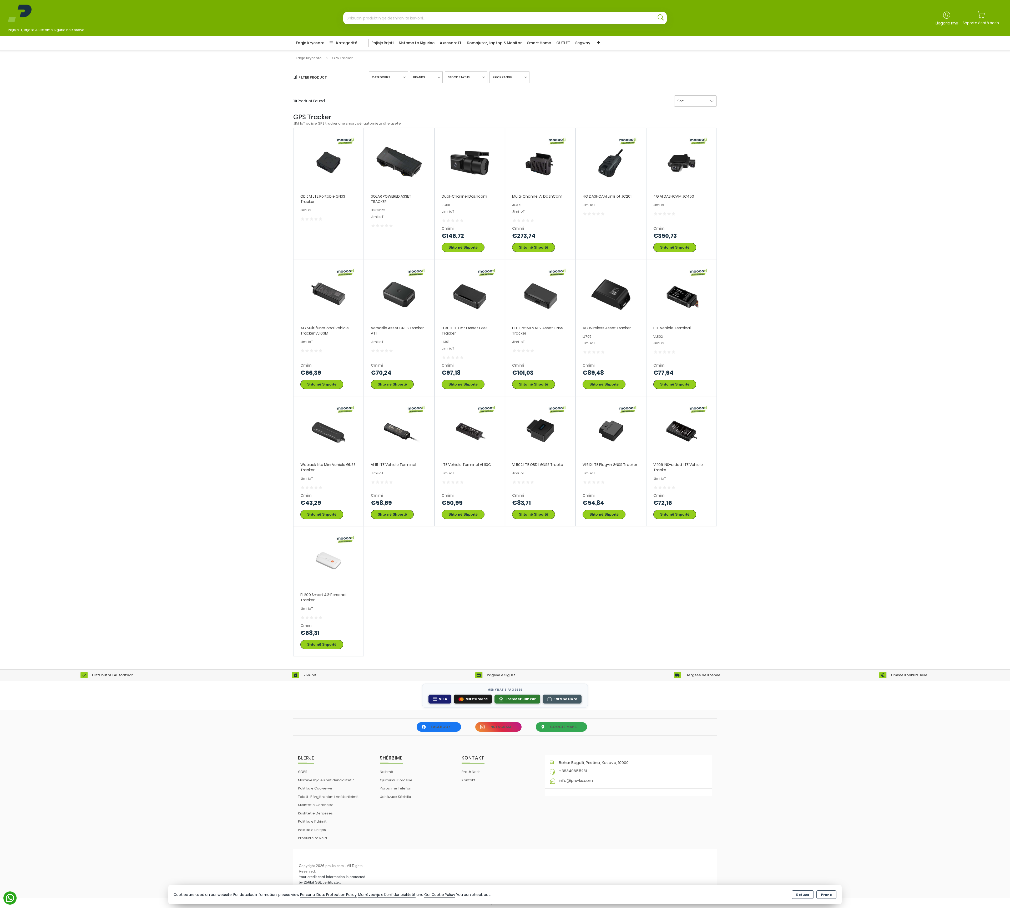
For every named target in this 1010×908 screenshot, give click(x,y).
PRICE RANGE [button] (502, 77)
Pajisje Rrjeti (382, 42)
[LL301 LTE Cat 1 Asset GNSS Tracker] (470, 294)
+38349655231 (573, 770)
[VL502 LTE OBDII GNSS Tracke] (540, 431)
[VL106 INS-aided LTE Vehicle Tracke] (681, 431)
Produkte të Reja (312, 837)
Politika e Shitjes (312, 829)
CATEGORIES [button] (381, 77)
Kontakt (468, 780)
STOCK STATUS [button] (459, 77)
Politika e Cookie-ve (315, 788)
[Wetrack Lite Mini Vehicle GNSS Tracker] (328, 431)
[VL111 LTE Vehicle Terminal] (399, 431)
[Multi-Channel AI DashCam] (540, 163)
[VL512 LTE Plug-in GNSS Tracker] (611, 431)
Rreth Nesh (471, 771)
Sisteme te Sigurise (417, 42)
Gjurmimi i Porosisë (396, 780)
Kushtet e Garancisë (316, 804)
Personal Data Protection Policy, (328, 894)
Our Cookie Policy (439, 894)
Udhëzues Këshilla (395, 796)
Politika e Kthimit (312, 821)
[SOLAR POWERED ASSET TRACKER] (399, 163)
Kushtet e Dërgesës (315, 813)
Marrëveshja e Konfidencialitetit (326, 780)
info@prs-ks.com (576, 780)
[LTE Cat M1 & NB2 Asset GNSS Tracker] (540, 294)
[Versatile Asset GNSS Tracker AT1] (399, 294)
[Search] (660, 18)
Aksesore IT (451, 42)
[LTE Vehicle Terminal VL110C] (470, 431)
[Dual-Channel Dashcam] (470, 163)
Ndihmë (386, 771)
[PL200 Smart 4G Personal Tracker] (328, 561)
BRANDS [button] (419, 77)
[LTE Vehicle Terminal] (681, 294)
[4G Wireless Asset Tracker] (611, 294)
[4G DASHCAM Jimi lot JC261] (611, 163)
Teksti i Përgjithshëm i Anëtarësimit (328, 796)
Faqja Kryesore (310, 42)
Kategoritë (346, 42)
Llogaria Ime (947, 23)
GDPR (302, 771)
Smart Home (539, 42)
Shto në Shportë (463, 247)
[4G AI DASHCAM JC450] (681, 163)
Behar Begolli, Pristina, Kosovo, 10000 (594, 762)
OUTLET (563, 42)
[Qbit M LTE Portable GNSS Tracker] (328, 163)
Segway (582, 42)
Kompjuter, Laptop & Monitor (494, 42)
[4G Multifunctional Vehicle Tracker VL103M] (328, 294)
